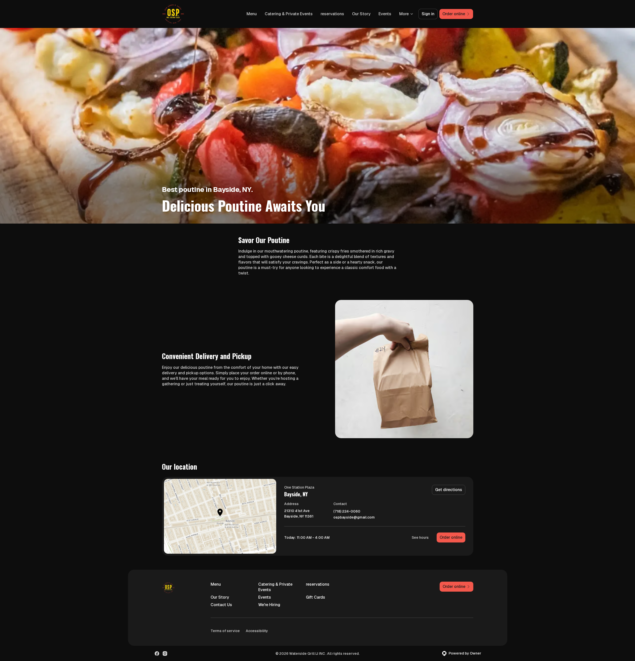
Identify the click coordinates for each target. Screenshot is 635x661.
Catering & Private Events (289, 13)
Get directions (448, 489)
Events (385, 13)
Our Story (361, 13)
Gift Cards (315, 597)
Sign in (428, 13)
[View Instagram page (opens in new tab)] (165, 654)
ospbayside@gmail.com (354, 517)
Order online (451, 537)
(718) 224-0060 (346, 511)
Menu (252, 13)
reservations (332, 13)
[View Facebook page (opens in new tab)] (157, 654)
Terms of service (225, 631)
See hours (420, 537)
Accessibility (257, 631)
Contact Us (221, 604)
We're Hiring (269, 604)
